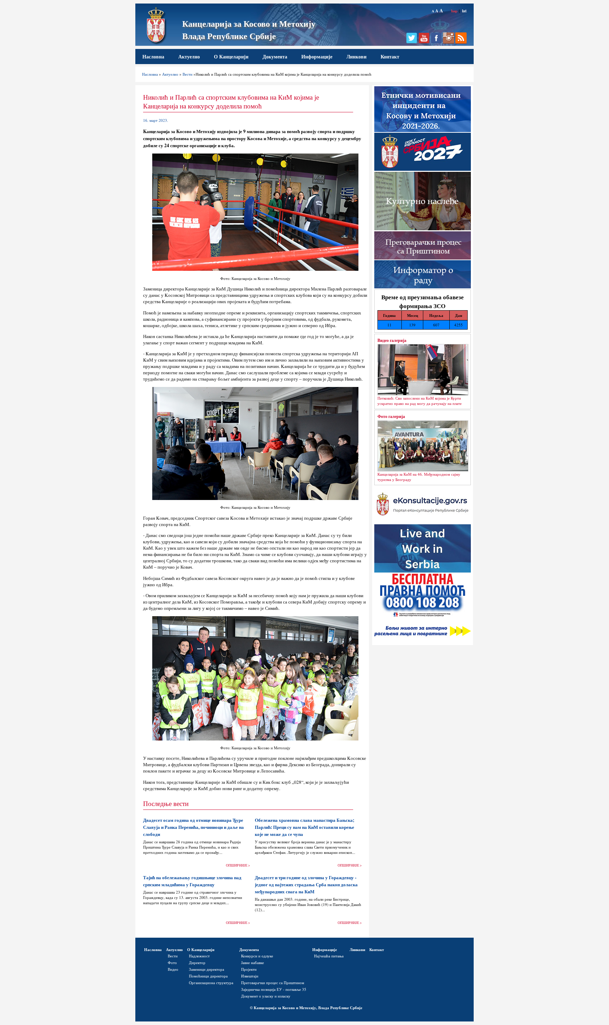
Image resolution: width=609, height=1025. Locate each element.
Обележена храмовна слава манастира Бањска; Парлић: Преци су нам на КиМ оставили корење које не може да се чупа (304, 827)
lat (464, 11)
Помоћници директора (208, 976)
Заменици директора (206, 969)
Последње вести (166, 803)
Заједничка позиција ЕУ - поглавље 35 (273, 989)
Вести (187, 74)
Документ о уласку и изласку (265, 996)
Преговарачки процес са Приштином (272, 982)
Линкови (356, 56)
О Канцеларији (231, 56)
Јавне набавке (252, 962)
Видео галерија (391, 340)
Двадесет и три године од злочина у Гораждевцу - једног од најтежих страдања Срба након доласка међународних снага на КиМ (306, 884)
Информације (316, 56)
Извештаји (249, 976)
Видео (173, 969)
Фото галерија (391, 416)
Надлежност (199, 955)
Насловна (153, 56)
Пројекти (249, 969)
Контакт (390, 56)
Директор (197, 962)
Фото (172, 962)
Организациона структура (211, 982)
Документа (275, 56)
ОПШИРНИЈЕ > (238, 865)
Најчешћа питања (329, 955)
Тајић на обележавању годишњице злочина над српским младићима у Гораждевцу (192, 881)
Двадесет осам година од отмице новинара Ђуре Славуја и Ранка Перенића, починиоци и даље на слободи (193, 827)
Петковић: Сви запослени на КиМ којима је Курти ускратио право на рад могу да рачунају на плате (419, 400)
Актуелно (189, 56)
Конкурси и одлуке (257, 955)
